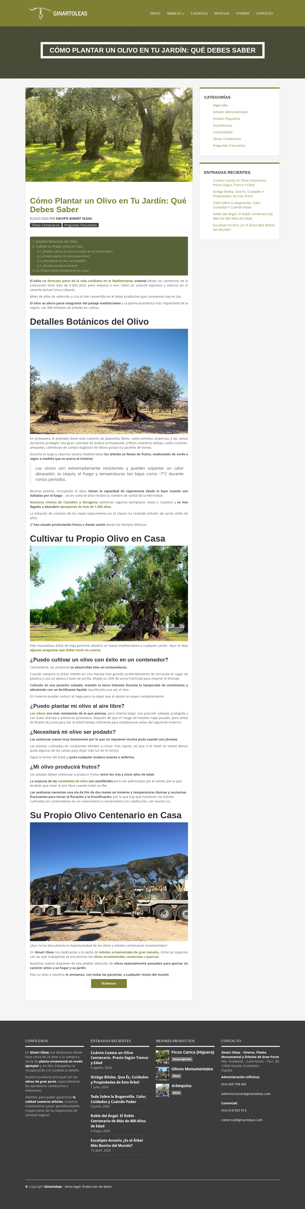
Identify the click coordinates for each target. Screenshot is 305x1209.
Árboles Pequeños (226, 119)
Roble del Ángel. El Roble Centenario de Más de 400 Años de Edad (243, 216)
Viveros (242, 13)
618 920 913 (233, 1110)
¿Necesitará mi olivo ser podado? (64, 261)
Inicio (155, 13)
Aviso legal (73, 1186)
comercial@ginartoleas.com (242, 1120)
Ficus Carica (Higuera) (192, 1052)
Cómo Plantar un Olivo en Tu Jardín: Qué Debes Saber (108, 205)
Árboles (174, 13)
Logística (199, 13)
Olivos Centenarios (46, 225)
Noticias (221, 13)
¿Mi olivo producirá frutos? (60, 266)
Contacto (264, 13)
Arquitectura (222, 125)
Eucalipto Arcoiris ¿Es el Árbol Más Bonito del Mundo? (244, 227)
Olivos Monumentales (192, 1069)
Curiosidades (223, 132)
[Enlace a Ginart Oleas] (58, 13)
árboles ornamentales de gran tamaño (129, 952)
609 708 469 (233, 1084)
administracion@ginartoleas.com (246, 1094)
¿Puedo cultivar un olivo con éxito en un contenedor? (77, 251)
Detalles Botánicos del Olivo (56, 241)
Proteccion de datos (97, 1186)
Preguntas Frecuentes (80, 225)
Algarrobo (220, 105)
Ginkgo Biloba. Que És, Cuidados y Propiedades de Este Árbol (238, 193)
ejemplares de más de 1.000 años (85, 507)
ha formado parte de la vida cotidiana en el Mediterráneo (87, 281)
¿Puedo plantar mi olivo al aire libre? (66, 256)
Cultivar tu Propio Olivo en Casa (59, 246)
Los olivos (38, 713)
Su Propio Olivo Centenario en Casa (62, 270)
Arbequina (181, 1086)
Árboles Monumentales (230, 112)
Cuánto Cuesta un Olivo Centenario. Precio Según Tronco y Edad (240, 182)
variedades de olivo (73, 781)
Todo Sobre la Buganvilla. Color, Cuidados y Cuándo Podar (237, 205)
